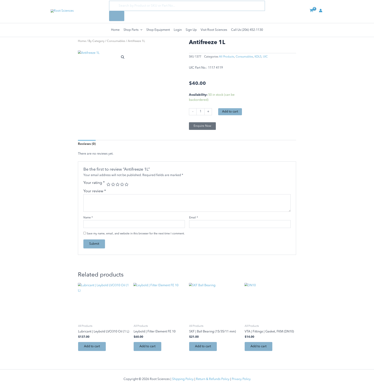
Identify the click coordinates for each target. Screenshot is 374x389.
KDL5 (258, 56)
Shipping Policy (183, 379)
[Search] (116, 16)
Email (193, 217)
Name (88, 217)
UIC (265, 56)
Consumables (116, 41)
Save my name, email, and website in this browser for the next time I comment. (136, 233)
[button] (140, 30)
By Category (96, 41)
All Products (226, 56)
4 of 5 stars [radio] (122, 184)
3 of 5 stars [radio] (117, 184)
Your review (94, 191)
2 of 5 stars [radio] (113, 184)
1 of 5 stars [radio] (108, 184)
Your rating (94, 183)
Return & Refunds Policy (212, 379)
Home (82, 41)
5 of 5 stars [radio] (126, 184)
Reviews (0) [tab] (87, 144)
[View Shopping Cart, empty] (311, 11)
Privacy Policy (241, 379)
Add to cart (230, 111)
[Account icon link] (320, 10)
